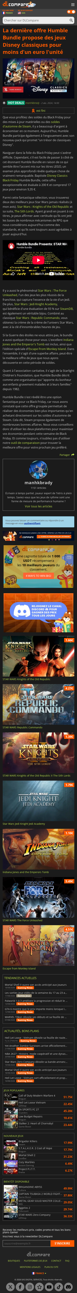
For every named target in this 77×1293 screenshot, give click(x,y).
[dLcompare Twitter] (9, 1287)
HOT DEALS (16, 103)
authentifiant (32, 523)
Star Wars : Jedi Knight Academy (35, 304)
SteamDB (66, 309)
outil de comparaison (25, 443)
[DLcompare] (38, 1254)
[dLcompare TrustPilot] (38, 1287)
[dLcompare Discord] (67, 1287)
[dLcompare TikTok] (57, 1287)
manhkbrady (33, 103)
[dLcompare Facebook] (19, 1287)
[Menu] (72, 5)
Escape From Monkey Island (47, 349)
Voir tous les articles (38, 506)
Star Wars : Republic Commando (38, 318)
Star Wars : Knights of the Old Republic (43, 207)
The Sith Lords (24, 211)
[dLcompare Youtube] (48, 1287)
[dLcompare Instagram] (28, 1287)
